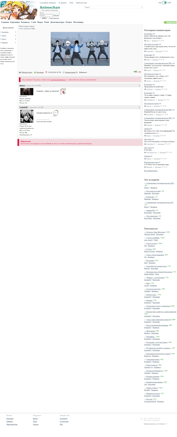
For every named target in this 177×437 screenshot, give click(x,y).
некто (22, 85)
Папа (148, 283)
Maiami (147, 268)
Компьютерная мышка (154, 382)
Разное (69, 22)
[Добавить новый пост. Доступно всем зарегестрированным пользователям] (170, 23)
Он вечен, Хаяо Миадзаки (155, 232)
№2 (42, 107)
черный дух (148, 367)
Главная (5, 22)
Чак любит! (150, 260)
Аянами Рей (150, 210)
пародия (27, 28)
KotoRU (147, 390)
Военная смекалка (152, 376)
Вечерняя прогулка (151, 162)
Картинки (15, 22)
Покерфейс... (150, 337)
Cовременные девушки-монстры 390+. (158, 63)
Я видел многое (152, 365)
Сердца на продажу (153, 289)
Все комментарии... (151, 171)
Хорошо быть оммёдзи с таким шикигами (161, 312)
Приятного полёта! (153, 393)
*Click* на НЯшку (153, 238)
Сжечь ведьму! (151, 243)
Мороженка (150, 331)
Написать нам (81, 3)
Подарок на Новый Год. (155, 371)
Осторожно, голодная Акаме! (157, 342)
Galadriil (23, 107)
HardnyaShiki (149, 274)
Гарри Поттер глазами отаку (156, 266)
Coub (33, 22)
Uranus (149, 70)
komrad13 (147, 280)
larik (145, 263)
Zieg (148, 40)
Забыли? (56, 15)
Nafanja (149, 158)
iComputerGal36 (150, 401)
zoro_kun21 (148, 240)
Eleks (148, 59)
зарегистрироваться (58, 80)
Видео (40, 22)
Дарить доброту (152, 388)
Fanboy (4, 35)
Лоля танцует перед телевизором (158, 306)
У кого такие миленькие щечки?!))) (158, 320)
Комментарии (70, 72)
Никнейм (5, 42)
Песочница (78, 22)
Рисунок (149, 399)
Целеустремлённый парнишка (157, 325)
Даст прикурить (152, 216)
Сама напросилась (153, 359)
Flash (46, 22)
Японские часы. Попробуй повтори (159, 272)
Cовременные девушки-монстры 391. (160, 202)
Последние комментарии (157, 30)
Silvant (149, 135)
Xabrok (149, 106)
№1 (39, 85)
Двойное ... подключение (155, 278)
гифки (33, 28)
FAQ (71, 3)
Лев (145, 384)
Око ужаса (148, 139)
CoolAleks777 (151, 100)
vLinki (146, 285)
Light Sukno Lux (152, 152)
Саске (21, 28)
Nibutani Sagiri (27, 72)
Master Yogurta (149, 251)
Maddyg (147, 333)
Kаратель (147, 356)
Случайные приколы (48, 3)
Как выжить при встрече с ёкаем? (158, 354)
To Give (149, 249)
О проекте (63, 3)
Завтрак (147, 129)
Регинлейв (150, 51)
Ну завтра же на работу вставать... (158, 348)
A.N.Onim (150, 89)
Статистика (64, 421)
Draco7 (4, 39)
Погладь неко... (151, 295)
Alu (145, 246)
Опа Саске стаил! (26, 26)
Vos (145, 257)
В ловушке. (148, 34)
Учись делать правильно (155, 255)
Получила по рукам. (151, 44)
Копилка (149, 300)
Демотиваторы (57, 22)
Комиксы (25, 22)
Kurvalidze (5, 32)
